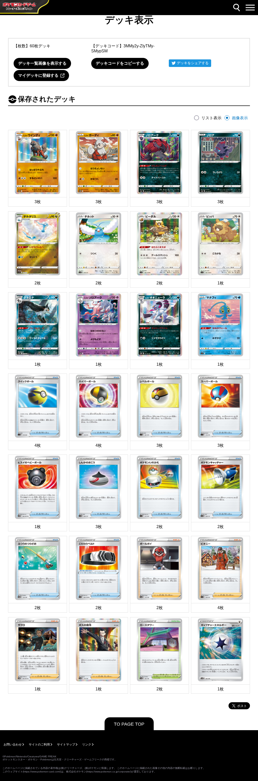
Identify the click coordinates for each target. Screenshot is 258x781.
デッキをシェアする (193, 63)
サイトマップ (66, 744)
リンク (86, 744)
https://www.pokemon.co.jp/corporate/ (109, 771)
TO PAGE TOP (129, 724)
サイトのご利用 (39, 744)
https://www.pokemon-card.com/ (41, 771)
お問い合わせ (13, 744)
